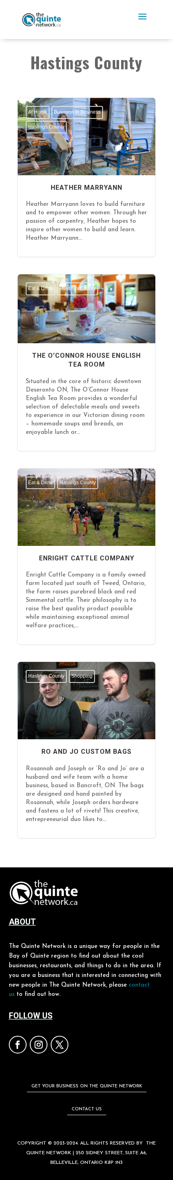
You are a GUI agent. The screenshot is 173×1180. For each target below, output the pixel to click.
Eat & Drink (40, 288)
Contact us (87, 1109)
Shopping (82, 676)
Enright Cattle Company (86, 557)
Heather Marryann (86, 177)
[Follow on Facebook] (18, 1044)
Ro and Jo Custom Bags (86, 750)
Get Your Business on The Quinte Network (86, 1086)
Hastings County (46, 127)
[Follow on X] (59, 1044)
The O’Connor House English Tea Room (86, 362)
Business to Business (77, 112)
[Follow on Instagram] (38, 1044)
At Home (37, 112)
